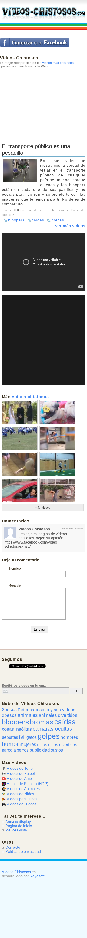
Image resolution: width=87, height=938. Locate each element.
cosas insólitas (17, 729)
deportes (10, 737)
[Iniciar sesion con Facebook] (34, 42)
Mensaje (14, 585)
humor (10, 744)
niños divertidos (62, 744)
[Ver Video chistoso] (19, 422)
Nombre (15, 568)
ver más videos (70, 226)
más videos (42, 507)
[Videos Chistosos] (43, 13)
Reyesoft (37, 876)
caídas (38, 220)
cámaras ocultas (52, 729)
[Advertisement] (43, 100)
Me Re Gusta (16, 830)
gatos (31, 737)
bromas (41, 722)
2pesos (9, 709)
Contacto (12, 847)
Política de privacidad (23, 851)
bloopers (16, 220)
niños (42, 744)
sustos (57, 750)
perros (23, 750)
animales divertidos (58, 715)
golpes (58, 220)
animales (28, 715)
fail (22, 737)
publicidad (39, 749)
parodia (9, 750)
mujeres (28, 744)
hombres (69, 737)
